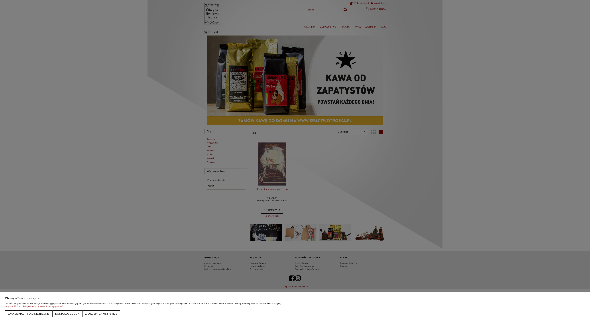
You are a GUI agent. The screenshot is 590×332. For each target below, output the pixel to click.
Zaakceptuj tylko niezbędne (28, 313)
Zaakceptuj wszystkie (101, 313)
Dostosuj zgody (67, 313)
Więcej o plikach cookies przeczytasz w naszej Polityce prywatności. (35, 306)
